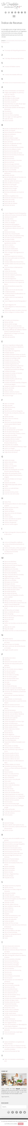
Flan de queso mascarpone (11, 431)
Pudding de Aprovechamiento (12, 811)
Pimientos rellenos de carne (11, 759)
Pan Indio (6, 682)
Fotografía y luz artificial (10, 435)
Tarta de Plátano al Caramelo (12, 976)
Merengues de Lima (9, 584)
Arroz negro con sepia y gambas (13, 117)
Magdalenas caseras (9, 567)
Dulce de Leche (8, 335)
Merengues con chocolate (11, 582)
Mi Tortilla (7, 599)
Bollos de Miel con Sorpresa (11, 183)
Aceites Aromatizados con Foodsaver (14, 90)
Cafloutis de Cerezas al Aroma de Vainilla (15, 215)
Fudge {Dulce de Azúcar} (10, 452)
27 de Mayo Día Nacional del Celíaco (14, 58)
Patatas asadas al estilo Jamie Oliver (14, 725)
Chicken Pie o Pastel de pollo (12, 234)
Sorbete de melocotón (10, 919)
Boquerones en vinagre (10, 188)
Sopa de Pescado (9, 910)
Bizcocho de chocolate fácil (11, 151)
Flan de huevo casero (10, 428)
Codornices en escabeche (11, 250)
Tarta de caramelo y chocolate (12, 959)
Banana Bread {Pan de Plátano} (12, 132)
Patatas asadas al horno (10, 727)
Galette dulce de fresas (10, 462)
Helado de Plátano (9, 511)
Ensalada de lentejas (9, 371)
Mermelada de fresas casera (12, 589)
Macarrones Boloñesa (10, 561)
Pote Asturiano (8, 802)
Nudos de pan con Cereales (11, 644)
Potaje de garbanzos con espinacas (13, 794)
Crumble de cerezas (9, 291)
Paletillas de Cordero (10, 658)
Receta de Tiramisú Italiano (11, 859)
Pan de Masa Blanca (9, 673)
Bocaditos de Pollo (9, 175)
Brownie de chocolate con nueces (13, 198)
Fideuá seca (7, 420)
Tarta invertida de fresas (10, 989)
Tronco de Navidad (9, 1034)
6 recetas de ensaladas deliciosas (13, 74)
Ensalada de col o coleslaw (11, 360)
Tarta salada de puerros (10, 993)
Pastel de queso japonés (11, 718)
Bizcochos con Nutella (10, 169)
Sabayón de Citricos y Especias (12, 885)
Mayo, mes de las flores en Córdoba (14, 574)
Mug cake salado (8, 629)
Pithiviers (6, 770)
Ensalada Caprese (9, 352)
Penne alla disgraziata (10, 740)
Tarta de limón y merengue (11, 965)
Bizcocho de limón (9, 158)
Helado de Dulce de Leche (11, 507)
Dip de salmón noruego (10, 324)
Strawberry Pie (8, 936)
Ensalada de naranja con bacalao (13, 373)
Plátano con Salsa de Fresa (11, 774)
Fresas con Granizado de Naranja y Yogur (15, 446)
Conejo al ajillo (8, 260)
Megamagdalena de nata (11, 576)
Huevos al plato (8, 517)
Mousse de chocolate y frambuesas (13, 615)
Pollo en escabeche (9, 783)
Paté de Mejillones (9, 734)
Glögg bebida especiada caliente (13, 484)
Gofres (6, 486)
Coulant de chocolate (10, 271)
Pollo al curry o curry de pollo (12, 779)
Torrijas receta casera (10, 1013)
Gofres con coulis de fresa (11, 488)
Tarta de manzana (9, 968)
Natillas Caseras (8, 638)
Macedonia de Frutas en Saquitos (13, 565)
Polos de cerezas (8, 788)
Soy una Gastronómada (10, 932)
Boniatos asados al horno (11, 186)
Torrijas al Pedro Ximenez (11, 1011)
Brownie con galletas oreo (11, 196)
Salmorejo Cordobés (9, 893)
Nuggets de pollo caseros (11, 650)
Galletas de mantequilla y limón (12, 473)
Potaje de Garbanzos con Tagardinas (14, 798)
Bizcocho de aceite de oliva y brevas (14, 147)
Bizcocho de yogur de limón (11, 164)
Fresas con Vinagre (9, 448)
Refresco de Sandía (9, 868)
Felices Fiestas (8, 409)
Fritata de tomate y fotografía (12, 450)
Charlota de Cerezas (9, 232)
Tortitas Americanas (9, 1019)
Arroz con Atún (8, 113)
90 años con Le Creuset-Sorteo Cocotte (14, 82)
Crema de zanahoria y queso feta (13, 286)
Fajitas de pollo (8, 405)
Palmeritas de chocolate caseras (13, 661)
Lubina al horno (8, 553)
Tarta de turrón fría (9, 987)
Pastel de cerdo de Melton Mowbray (14, 714)
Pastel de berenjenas (10, 710)
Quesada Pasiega (9, 823)
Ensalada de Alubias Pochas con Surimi (14, 354)
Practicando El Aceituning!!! (11, 803)
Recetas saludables (9, 866)
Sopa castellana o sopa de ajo (12, 906)
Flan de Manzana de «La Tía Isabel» (13, 430)
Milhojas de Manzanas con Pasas (13, 601)
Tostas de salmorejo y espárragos (13, 1032)
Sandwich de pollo (9, 895)
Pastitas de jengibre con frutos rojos (14, 721)
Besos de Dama (8, 141)
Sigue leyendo (5, 1096)
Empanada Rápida (9, 349)
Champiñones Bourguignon (11, 224)
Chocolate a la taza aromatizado (13, 237)
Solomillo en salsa (9, 902)
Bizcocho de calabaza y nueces (12, 149)
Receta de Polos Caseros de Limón (13, 853)
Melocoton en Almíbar (10, 580)
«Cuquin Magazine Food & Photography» (15, 213)
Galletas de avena (9, 467)
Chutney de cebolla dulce (11, 249)
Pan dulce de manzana (10, 680)
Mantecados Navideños (10, 573)
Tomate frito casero (9, 1007)
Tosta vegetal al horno (10, 1022)
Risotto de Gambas (9, 870)
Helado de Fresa (8, 509)
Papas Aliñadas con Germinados (13, 699)
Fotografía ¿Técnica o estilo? (11, 439)
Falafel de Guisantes (9, 407)
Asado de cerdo (8, 118)
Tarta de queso (8, 978)
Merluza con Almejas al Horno (12, 586)
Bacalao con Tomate (9, 130)
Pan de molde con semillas (11, 675)
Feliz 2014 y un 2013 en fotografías (13, 411)
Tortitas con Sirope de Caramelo (13, 1021)
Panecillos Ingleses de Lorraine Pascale (14, 689)
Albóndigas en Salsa (9, 96)
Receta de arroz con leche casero (13, 842)
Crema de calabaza (9, 277)
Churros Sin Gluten (9, 247)
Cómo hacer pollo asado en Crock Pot (14, 258)
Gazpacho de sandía (9, 482)
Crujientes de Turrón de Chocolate (13, 290)
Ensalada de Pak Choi (10, 375)
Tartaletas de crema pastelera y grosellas (15, 998)
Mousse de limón (9, 619)
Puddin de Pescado (9, 809)
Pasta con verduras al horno (12, 704)
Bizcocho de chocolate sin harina (13, 153)
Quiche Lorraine (8, 830)
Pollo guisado (8, 787)
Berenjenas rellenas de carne (12, 140)
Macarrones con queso (10, 563)
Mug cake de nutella (9, 627)
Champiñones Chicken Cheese (12, 226)
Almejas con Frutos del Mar (11, 105)
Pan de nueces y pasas (10, 676)
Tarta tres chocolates (10, 996)
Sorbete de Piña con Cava (11, 923)
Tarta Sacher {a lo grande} (11, 991)
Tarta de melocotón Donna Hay (12, 970)
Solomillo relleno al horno (11, 904)
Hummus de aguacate (10, 522)
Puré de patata (8, 815)
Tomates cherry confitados (11, 1009)
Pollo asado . (7, 781)
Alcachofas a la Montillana (11, 100)
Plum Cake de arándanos (11, 775)
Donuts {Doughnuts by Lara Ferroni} (14, 328)
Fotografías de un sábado (11, 445)
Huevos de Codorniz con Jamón (12, 518)
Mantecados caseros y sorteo (12, 571)
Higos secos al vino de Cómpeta (12, 513)
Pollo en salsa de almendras (11, 785)
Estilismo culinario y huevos (11, 392)
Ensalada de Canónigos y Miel (12, 358)
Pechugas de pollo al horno (11, 738)
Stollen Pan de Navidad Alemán (12, 934)
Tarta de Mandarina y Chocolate (12, 966)
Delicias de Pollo (8, 322)
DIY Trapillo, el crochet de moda (12, 326)
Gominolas (7, 490)
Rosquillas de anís (9, 877)
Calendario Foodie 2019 (10, 217)
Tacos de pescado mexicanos (12, 946)
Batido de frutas (8, 136)
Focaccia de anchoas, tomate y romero (14, 433)
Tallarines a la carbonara (11, 948)
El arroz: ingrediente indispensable (13, 345)
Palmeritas (7, 660)
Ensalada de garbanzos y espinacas (13, 365)
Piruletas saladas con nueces (12, 764)
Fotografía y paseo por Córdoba (13, 437)
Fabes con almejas (9, 403)
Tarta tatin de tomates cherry (12, 994)
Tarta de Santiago (9, 983)
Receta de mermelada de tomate (13, 849)
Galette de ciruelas (9, 460)
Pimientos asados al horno (11, 753)
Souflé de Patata (8, 928)
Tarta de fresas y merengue (11, 963)
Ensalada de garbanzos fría (11, 364)
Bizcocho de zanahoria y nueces (12, 166)
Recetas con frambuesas (11, 861)
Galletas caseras (8, 464)
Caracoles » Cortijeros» (10, 220)
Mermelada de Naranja (10, 593)
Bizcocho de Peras (9, 162)
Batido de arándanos (10, 134)
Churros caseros (8, 245)
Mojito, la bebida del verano (11, 612)
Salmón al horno (8, 887)
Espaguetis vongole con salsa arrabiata (14, 386)
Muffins (6, 621)
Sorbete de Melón (9, 921)
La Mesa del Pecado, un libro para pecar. (15, 548)
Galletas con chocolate (10, 466)
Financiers (7, 426)
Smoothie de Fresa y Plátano (12, 897)
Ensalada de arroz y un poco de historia (15, 356)
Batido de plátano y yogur (11, 138)
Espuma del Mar (8, 390)
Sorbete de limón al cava (11, 917)
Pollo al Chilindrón (9, 777)
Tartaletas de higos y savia (11, 1000)
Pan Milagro (7, 684)
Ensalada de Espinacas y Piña (12, 362)
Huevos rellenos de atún (11, 520)
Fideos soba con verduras (11, 418)
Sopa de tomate (8, 912)
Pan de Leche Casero (10, 671)
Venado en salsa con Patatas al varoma (14, 1045)
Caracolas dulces (8, 219)
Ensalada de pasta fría (10, 377)
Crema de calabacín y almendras (13, 275)
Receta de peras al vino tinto (12, 851)
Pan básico (7, 667)
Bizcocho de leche (9, 156)
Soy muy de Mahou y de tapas (12, 930)
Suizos (6, 938)
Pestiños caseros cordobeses (12, 747)
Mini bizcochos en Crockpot (11, 610)
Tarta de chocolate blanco (11, 961)
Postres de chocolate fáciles (11, 792)
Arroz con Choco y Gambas (11, 115)
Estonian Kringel (8, 395)
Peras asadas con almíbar (11, 746)
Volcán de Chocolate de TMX (12, 1051)
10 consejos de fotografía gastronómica (15, 50)
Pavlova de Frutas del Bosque (12, 736)
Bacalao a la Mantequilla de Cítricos (13, 128)
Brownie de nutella (9, 199)
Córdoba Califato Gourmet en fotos (13, 262)
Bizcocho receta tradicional (11, 168)
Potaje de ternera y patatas (11, 800)
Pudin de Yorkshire (9, 813)
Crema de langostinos (10, 278)
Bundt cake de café (9, 201)
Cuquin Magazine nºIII (10, 305)
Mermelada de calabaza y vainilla (13, 587)
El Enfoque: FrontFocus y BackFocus (14, 347)
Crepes (6, 288)
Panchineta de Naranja (10, 686)
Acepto (20, 1123)
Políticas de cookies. (11, 1124)
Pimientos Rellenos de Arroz (12, 757)
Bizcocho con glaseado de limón (13, 143)
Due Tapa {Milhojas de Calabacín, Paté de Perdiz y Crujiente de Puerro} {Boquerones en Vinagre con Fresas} (15, 331)
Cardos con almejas (9, 222)
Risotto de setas (8, 872)
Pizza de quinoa (8, 772)
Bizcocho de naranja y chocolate (13, 160)
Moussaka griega (8, 614)
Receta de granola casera (11, 846)
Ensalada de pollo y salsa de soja (13, 379)
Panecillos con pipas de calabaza (13, 688)
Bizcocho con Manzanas (10, 145)
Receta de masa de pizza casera (12, 848)
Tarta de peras (8, 974)
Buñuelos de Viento (9, 205)
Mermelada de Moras (10, 591)
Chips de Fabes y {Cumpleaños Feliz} (14, 235)
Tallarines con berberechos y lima (13, 953)
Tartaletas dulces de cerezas (11, 1002)
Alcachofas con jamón (10, 102)
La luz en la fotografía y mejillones (13, 542)
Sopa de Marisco (8, 908)
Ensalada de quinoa (9, 380)
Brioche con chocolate (10, 190)
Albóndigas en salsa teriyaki (11, 98)
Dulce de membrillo (9, 337)
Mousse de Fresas (9, 617)
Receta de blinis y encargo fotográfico (14, 844)
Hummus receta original (10, 524)
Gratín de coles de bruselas (11, 494)
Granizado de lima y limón (11, 492)
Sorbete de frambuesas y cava (12, 915)
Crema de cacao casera (10, 273)
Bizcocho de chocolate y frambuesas (14, 155)
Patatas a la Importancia (10, 723)
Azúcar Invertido (8, 120)
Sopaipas (6, 913)
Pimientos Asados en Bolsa (11, 755)
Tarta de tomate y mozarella (11, 985)
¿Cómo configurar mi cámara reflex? (14, 312)
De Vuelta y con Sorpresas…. (12, 320)
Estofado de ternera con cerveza (13, 393)
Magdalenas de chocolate (11, 569)
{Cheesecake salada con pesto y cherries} (15, 310)
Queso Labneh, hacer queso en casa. (14, 825)
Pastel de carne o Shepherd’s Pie (13, 712)
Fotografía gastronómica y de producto (14, 5)
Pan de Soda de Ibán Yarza (11, 678)
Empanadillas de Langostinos (12, 351)
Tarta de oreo (8, 972)
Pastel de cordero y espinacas (12, 716)
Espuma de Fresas (9, 388)
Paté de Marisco (8, 732)
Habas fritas (7, 502)
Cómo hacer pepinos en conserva (13, 256)
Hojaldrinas (7, 515)
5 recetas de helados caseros (12, 66)
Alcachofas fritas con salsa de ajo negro (15, 104)
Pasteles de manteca (10, 719)
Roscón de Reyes (8, 876)
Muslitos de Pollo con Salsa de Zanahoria (15, 630)
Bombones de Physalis (10, 184)
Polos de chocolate (9, 790)
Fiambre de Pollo (8, 416)
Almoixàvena (7, 111)
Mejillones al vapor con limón (12, 578)
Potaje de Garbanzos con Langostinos (14, 796)
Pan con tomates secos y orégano (13, 669)
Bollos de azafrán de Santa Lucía (13, 181)
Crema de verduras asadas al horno (14, 280)
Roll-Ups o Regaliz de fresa (11, 874)
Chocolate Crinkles (9, 239)
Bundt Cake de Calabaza (10, 203)
